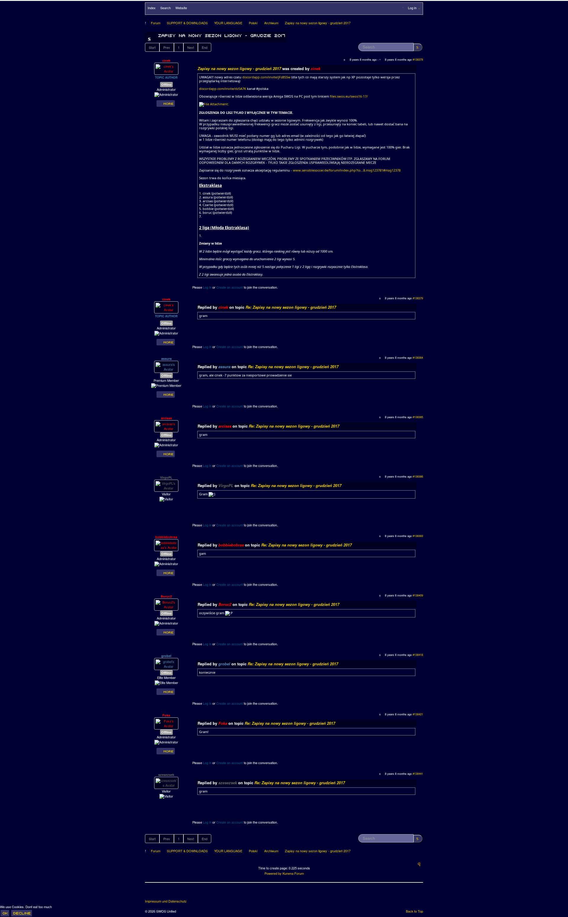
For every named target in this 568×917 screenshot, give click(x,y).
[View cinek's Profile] (166, 68)
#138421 (418, 714)
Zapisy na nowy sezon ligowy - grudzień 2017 (239, 68)
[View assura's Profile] (166, 366)
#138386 (418, 476)
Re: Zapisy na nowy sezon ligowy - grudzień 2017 (291, 307)
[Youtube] (171, 893)
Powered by (273, 873)
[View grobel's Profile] (166, 663)
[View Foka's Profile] (166, 723)
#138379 (418, 298)
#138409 (418, 595)
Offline (166, 84)
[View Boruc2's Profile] (166, 604)
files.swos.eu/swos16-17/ (349, 96)
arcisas (166, 418)
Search (165, 7)
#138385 (418, 417)
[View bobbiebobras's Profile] (166, 544)
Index (152, 7)
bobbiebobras (166, 537)
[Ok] (5, 913)
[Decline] (21, 913)
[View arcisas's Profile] (166, 425)
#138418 (418, 655)
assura (166, 358)
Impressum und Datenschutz (166, 901)
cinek (166, 60)
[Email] (182, 893)
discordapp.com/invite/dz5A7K (222, 88)
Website (181, 7)
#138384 (418, 357)
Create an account (229, 287)
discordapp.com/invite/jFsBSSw (266, 77)
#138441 (418, 774)
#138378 (418, 59)
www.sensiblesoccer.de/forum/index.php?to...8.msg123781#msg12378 (347, 170)
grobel (166, 656)
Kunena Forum (293, 873)
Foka (166, 715)
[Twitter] (160, 893)
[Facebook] (150, 893)
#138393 (418, 536)
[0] (214, 104)
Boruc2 (166, 596)
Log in (207, 287)
